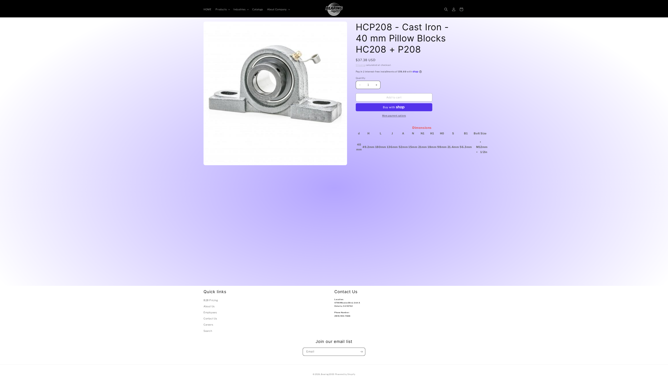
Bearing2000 (328, 374)
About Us (209, 306)
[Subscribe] (361, 352)
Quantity (360, 78)
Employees (210, 312)
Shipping (360, 65)
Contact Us (210, 318)
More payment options (394, 115)
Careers (208, 324)
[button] (222, 9)
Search (208, 330)
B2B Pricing (211, 300)
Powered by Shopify (345, 374)
